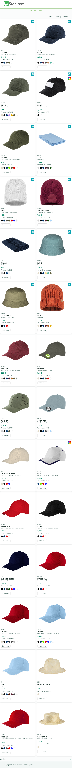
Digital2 (30, 765)
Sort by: (59, 17)
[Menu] (67, 4)
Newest (65, 17)
